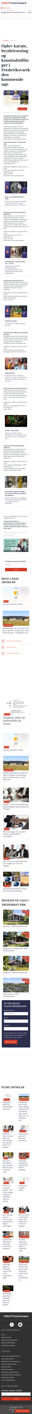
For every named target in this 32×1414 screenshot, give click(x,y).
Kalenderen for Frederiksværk (10, 1361)
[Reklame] (16, 545)
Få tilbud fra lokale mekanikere (11, 1375)
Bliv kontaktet (10, 1042)
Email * (6, 1018)
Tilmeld (16, 569)
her (18, 516)
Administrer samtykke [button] (8, 1345)
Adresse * (7, 1025)
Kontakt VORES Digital (8, 1343)
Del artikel (21, 109)
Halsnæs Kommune (7, 1369)
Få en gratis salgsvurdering (9, 1372)
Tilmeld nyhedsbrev (22, 1411)
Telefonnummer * (9, 1010)
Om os (3, 1335)
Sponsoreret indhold (7, 1377)
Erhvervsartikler (6, 1367)
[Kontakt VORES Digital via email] (20, 1324)
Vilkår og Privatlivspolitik (9, 1340)
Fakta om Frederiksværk (8, 1364)
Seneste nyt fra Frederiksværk (10, 1356)
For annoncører (6, 1337)
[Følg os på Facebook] (12, 1324)
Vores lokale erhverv (7, 1359)
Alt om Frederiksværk (8, 1380)
